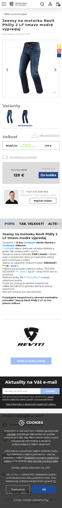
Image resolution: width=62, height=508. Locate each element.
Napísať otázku (43, 200)
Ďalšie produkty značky (31, 361)
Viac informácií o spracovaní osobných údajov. (31, 404)
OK (44, 489)
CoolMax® (8, 248)
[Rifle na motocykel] (31, 68)
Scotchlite (32, 277)
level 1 (14, 265)
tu (47, 499)
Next (55, 69)
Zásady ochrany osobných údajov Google (28, 398)
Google (11, 434)
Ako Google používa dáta (43, 461)
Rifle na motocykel (15, 14)
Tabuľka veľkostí (49, 135)
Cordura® (29, 242)
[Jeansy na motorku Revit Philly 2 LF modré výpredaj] (9, 117)
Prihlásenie (50, 4)
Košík (59, 5)
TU (54, 481)
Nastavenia (18, 489)
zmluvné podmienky (43, 399)
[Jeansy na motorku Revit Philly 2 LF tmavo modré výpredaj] (25, 117)
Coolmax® (8, 245)
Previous (6, 69)
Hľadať (42, 4)
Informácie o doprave (23, 157)
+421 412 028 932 (37, 191)
